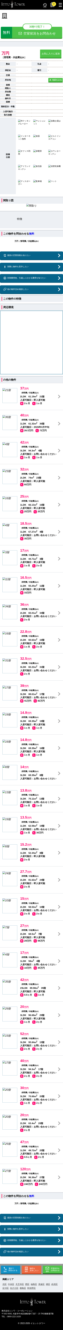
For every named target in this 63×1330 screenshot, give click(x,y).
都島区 (23, 1288)
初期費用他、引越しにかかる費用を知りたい (26, 278)
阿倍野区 (31, 1288)
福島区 (34, 1284)
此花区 (54, 1284)
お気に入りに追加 (51, 53)
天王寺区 (20, 1284)
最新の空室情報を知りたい (19, 255)
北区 (4, 1284)
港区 (48, 1284)
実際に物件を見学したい (18, 266)
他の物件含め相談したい (18, 289)
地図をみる (57, 80)
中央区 (11, 1284)
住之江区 (14, 1288)
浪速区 (41, 1284)
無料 (31, 233)
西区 (27, 1284)
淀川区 (5, 1288)
